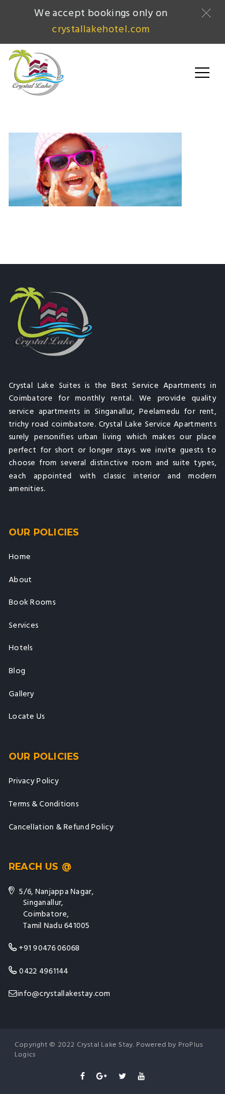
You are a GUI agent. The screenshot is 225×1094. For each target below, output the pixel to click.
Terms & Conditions (43, 804)
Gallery (21, 694)
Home (20, 557)
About (20, 580)
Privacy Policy (34, 781)
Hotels (21, 648)
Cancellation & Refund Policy (61, 827)
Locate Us (27, 716)
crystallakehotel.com (100, 29)
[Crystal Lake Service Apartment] (36, 73)
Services (23, 625)
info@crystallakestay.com (64, 994)
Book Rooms (32, 602)
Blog (17, 671)
